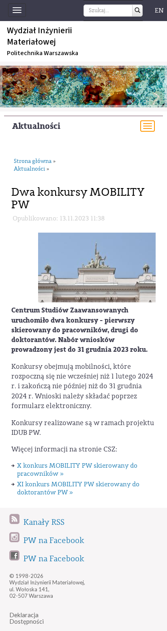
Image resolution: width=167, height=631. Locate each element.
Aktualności (36, 126)
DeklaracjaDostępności (26, 618)
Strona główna (32, 161)
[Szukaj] (137, 10)
